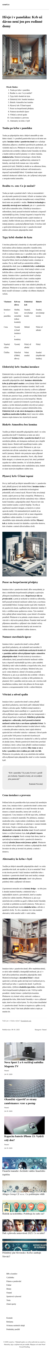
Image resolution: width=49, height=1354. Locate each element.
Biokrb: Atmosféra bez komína (21, 102)
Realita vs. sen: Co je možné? (21, 93)
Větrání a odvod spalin (18, 115)
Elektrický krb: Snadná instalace (22, 99)
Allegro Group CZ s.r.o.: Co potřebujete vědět (23, 1194)
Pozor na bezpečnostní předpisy (22, 108)
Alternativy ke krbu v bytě (20, 121)
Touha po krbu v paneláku (20, 90)
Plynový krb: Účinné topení (20, 105)
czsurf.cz (5, 4)
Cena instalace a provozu (19, 118)
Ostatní (44, 1030)
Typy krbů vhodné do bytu (20, 96)
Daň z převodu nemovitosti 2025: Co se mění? (23, 1233)
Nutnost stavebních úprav (19, 112)
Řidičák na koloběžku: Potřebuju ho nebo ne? (23, 1213)
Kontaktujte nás (26, 1021)
